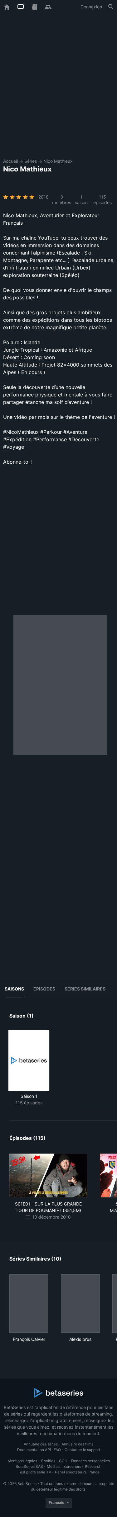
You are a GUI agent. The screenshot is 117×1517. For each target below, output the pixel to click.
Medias (53, 1466)
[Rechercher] (111, 7)
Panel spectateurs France (77, 1472)
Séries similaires (85, 988)
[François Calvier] (28, 1303)
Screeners (72, 1466)
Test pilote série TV (34, 1472)
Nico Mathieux (58, 161)
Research (93, 1466)
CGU (63, 1460)
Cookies (48, 1460)
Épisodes (44, 988)
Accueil (10, 161)
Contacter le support (82, 1449)
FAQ (57, 1449)
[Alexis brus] (80, 1303)
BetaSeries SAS (29, 1466)
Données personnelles (90, 1460)
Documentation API (34, 1449)
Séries (30, 161)
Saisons (14, 988)
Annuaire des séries (41, 1444)
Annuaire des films (77, 1444)
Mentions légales (22, 1460)
